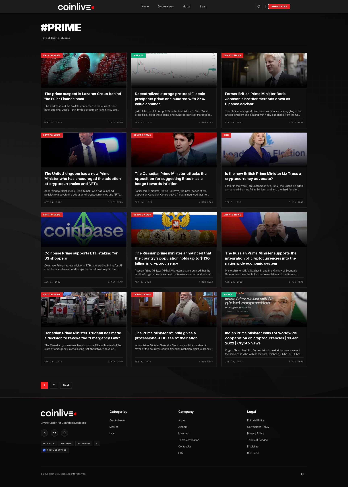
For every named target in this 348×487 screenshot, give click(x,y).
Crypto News (166, 6)
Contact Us (184, 446)
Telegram (84, 443)
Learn (203, 6)
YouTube (66, 443)
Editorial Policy (256, 420)
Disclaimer (253, 446)
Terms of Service (257, 439)
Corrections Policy (258, 426)
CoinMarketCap (57, 450)
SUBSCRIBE (279, 6)
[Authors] (64, 433)
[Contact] (54, 433)
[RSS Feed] (44, 433)
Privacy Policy (255, 433)
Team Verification (188, 439)
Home (145, 6)
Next (66, 385)
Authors (182, 426)
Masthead (184, 433)
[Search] (258, 6)
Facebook (49, 443)
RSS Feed (253, 453)
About (181, 420)
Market (187, 6)
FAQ (180, 453)
